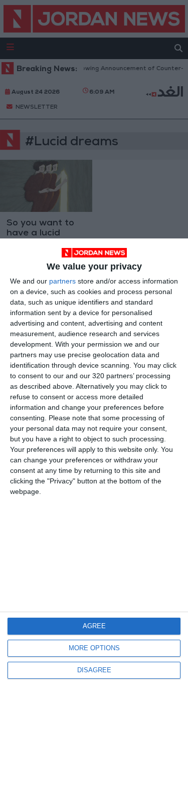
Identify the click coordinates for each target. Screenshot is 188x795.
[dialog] (94, 516)
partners (62, 281)
